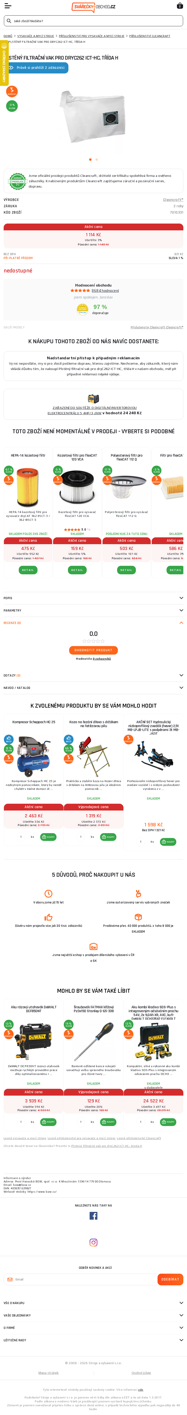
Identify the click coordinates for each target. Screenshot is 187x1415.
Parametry (12, 610)
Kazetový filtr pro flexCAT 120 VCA (77, 457)
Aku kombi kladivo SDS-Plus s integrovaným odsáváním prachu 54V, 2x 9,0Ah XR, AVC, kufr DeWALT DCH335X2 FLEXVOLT (153, 1013)
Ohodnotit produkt (94, 650)
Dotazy (12, 675)
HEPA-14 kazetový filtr (28, 455)
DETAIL (28, 570)
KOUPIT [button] (51, 837)
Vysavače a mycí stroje (35, 36)
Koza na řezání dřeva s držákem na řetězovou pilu (93, 724)
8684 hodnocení (105, 290)
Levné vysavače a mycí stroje (25, 1138)
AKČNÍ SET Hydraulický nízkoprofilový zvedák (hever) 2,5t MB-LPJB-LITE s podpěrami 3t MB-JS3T (153, 728)
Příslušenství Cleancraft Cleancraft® (157, 327)
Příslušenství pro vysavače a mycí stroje (91, 36)
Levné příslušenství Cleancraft (139, 1138)
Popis (8, 598)
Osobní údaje (141, 1373)
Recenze (12, 623)
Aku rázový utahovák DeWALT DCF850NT (33, 1009)
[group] (34, 782)
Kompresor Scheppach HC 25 (33, 722)
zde (140, 1389)
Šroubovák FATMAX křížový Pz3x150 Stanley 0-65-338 (94, 1009)
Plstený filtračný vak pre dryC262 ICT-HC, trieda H (106, 1146)
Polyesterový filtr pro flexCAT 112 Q (126, 457)
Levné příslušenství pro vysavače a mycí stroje (81, 1138)
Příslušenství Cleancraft (149, 36)
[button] (48, 837)
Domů (8, 36)
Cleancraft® (173, 199)
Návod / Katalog (17, 688)
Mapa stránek (48, 1373)
